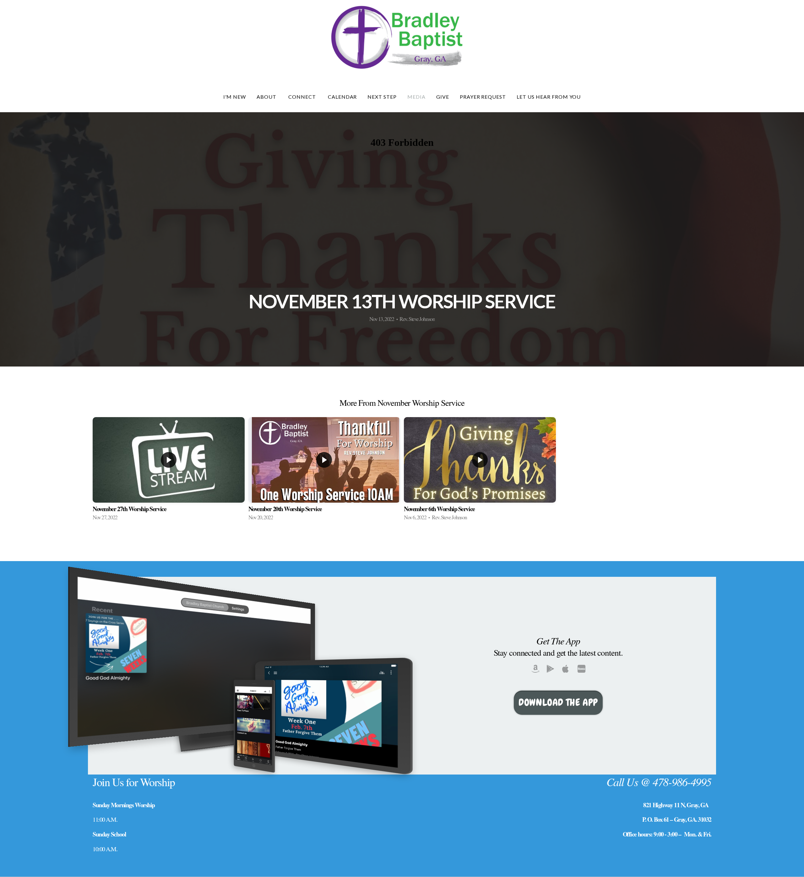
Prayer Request (483, 97)
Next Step (382, 97)
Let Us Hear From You (549, 97)
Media (416, 97)
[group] (169, 472)
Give (442, 97)
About (267, 97)
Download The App (558, 702)
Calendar (342, 97)
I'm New (234, 97)
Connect (302, 97)
